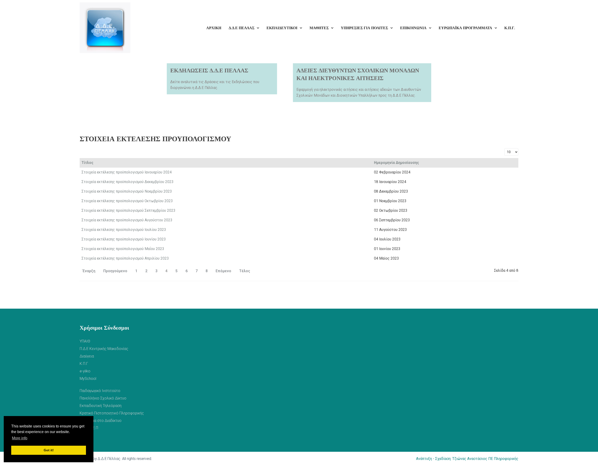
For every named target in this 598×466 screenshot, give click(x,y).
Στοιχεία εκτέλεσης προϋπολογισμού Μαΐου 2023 (123, 249)
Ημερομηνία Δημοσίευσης (396, 163)
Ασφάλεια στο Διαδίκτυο (100, 420)
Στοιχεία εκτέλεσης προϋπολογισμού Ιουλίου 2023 (124, 230)
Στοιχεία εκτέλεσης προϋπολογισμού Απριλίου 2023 (125, 258)
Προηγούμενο (115, 271)
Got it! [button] (49, 450)
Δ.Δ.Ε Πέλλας (109, 459)
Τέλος (244, 271)
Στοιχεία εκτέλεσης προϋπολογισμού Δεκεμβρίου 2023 (128, 182)
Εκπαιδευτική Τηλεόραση (100, 405)
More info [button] (19, 438)
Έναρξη (88, 271)
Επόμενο (223, 271)
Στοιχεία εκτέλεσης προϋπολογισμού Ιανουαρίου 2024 (127, 172)
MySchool (88, 378)
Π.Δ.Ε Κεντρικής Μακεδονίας (104, 348)
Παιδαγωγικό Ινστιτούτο (100, 390)
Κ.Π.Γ (84, 363)
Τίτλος (87, 163)
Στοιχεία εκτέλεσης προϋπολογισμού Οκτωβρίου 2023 (127, 201)
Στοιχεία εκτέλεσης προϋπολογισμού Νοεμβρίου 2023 (127, 191)
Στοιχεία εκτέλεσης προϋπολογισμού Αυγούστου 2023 (127, 220)
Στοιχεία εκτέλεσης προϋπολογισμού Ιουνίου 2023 (124, 239)
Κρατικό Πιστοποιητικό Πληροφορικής (112, 413)
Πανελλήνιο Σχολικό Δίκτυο (103, 398)
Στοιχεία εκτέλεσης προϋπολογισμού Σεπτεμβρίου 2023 (128, 210)
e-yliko (85, 371)
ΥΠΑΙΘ (85, 341)
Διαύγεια (87, 356)
